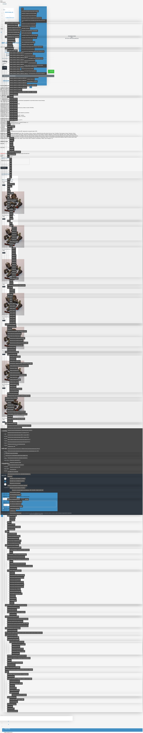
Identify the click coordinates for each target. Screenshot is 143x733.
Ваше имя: (2, 143)
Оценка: (1, 155)
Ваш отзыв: (2, 147)
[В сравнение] (4, 186)
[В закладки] (3, 186)
